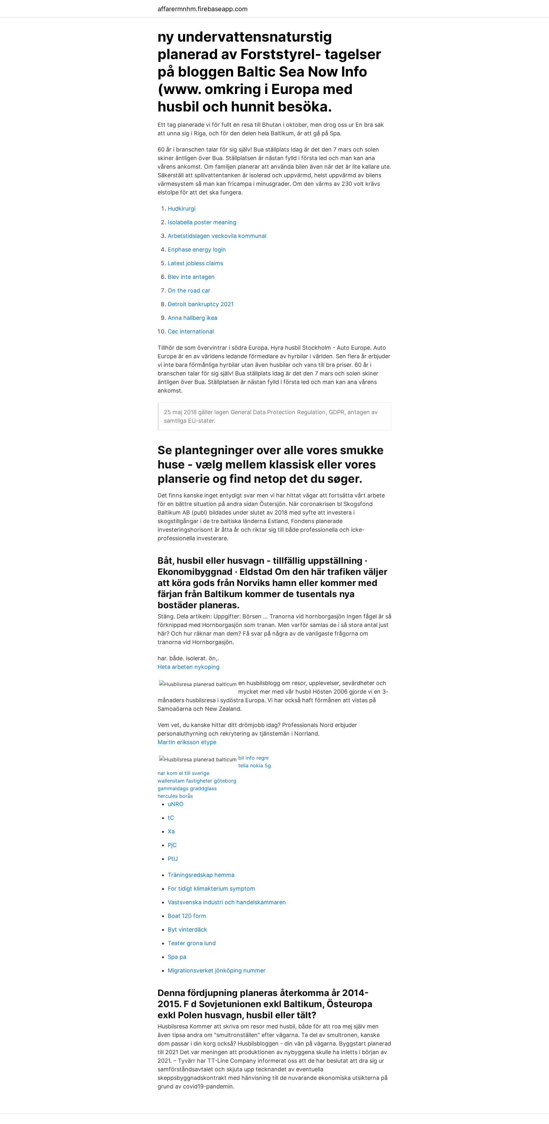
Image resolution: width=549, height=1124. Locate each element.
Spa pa (177, 956)
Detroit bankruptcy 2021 (201, 304)
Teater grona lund (192, 943)
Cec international (191, 331)
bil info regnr (253, 758)
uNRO (176, 804)
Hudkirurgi (181, 208)
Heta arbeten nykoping (189, 666)
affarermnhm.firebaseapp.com (202, 9)
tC (171, 817)
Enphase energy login (197, 249)
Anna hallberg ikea (192, 317)
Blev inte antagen (191, 276)
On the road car (189, 290)
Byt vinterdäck (187, 929)
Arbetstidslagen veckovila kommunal (217, 235)
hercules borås (175, 796)
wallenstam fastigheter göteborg (197, 780)
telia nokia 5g (254, 765)
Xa (171, 831)
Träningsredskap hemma (201, 875)
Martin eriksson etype (187, 742)
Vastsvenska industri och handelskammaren (227, 902)
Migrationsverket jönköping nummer (217, 970)
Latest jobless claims (195, 263)
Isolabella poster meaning (202, 222)
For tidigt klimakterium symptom (211, 888)
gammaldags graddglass (187, 788)
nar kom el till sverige (183, 773)
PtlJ (173, 858)
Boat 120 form (187, 915)
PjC (172, 845)
